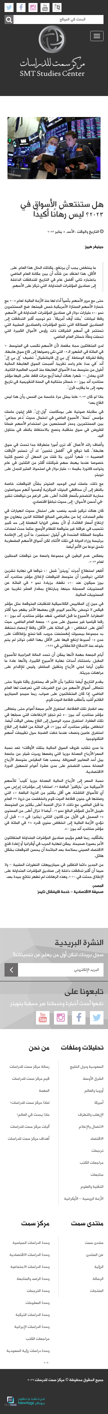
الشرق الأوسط (93, 1078)
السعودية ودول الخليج (87, 1066)
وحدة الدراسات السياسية (31, 1243)
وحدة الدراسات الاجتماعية (30, 1267)
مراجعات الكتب (92, 1162)
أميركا (99, 1102)
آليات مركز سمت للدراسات (30, 1126)
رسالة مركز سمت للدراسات (30, 1066)
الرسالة (98, 1279)
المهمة (44, 1090)
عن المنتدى (95, 1255)
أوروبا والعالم (94, 1090)
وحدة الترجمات (38, 1291)
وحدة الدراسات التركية (33, 1315)
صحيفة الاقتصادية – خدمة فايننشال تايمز (71, 892)
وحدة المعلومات (38, 1303)
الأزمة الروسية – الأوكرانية (84, 1198)
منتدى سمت (94, 1243)
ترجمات (98, 1150)
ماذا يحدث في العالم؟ (33, 1114)
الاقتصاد (97, 1138)
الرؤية (99, 1267)
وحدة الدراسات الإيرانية (32, 1327)
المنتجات (97, 1291)
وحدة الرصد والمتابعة (33, 1279)
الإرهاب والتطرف (91, 1114)
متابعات (97, 1174)
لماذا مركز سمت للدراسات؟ (30, 1102)
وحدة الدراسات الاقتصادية (30, 1255)
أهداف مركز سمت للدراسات (29, 1138)
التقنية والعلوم (92, 1186)
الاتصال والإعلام (91, 1126)
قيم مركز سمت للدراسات (31, 1078)
